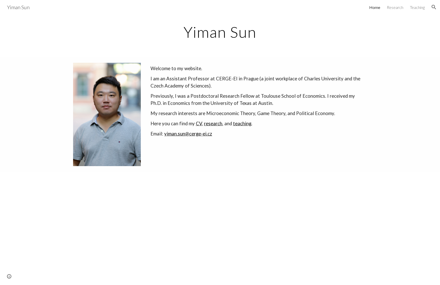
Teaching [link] (417, 7)
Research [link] (395, 7)
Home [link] (374, 7)
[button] (434, 7)
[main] (220, 31)
